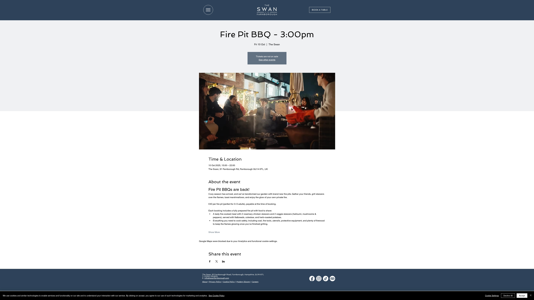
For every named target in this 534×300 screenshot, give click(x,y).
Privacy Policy (215, 282)
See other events (267, 59)
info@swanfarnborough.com (216, 278)
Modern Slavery (243, 282)
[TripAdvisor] (332, 278)
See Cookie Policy (216, 295)
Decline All (508, 295)
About (204, 282)
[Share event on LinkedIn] (223, 261)
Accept (522, 295)
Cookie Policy (229, 282)
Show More (214, 232)
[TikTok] (325, 278)
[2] (319, 278)
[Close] (530, 295)
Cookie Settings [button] (492, 295)
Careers (255, 282)
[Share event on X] (216, 261)
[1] (312, 278)
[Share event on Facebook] (209, 261)
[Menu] (208, 10)
